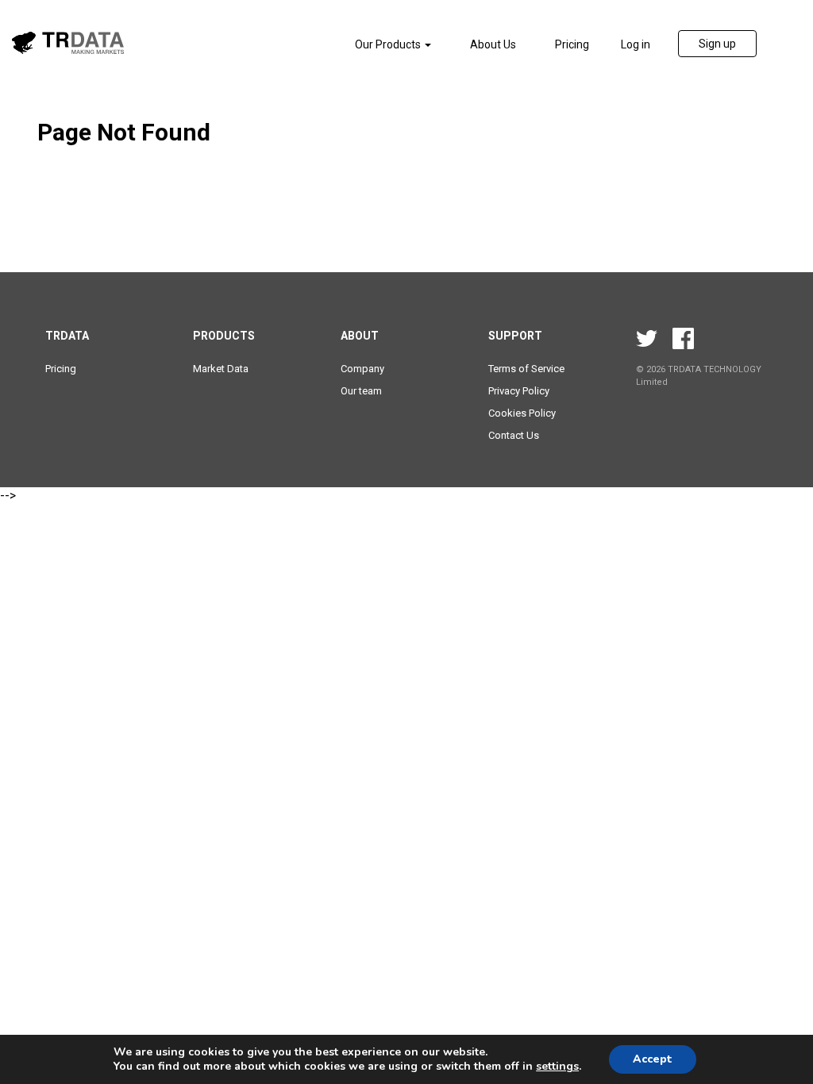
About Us (493, 44)
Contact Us (513, 435)
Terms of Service (526, 369)
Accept (652, 1059)
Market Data (221, 369)
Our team (361, 391)
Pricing (572, 44)
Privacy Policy (518, 391)
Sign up (717, 43)
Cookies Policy (522, 413)
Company (362, 369)
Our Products (389, 44)
